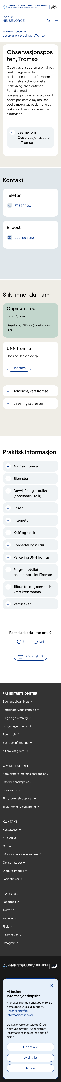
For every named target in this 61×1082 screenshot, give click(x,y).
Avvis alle (30, 1057)
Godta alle (30, 1047)
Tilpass (30, 1068)
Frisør (18, 508)
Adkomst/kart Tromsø (31, 391)
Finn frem (19, 368)
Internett (21, 520)
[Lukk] (51, 985)
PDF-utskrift (34, 656)
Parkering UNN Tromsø (31, 557)
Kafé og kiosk (24, 532)
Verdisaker (22, 604)
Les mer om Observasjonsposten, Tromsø (34, 137)
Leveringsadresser (28, 403)
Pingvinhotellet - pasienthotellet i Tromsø (33, 572)
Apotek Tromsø (26, 466)
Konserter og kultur (29, 545)
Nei (41, 642)
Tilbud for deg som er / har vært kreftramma (34, 589)
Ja (24, 642)
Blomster (21, 478)
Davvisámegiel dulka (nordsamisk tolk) (30, 493)
